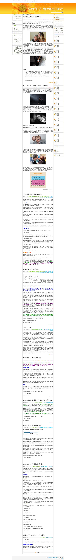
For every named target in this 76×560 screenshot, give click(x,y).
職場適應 (43, 272)
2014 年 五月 (57, 66)
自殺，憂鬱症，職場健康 (49, 272)
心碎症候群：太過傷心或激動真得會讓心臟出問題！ (18, 53)
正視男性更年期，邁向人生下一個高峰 (33, 535)
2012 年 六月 (57, 89)
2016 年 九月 (57, 39)
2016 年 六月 (57, 40)
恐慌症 (40, 196)
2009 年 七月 (57, 124)
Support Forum (57, 151)
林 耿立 (15, 27)
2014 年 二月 (57, 68)
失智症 (35, 196)
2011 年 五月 (57, 99)
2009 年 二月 (57, 130)
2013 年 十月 (57, 72)
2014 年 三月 (57, 67)
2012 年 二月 (57, 93)
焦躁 (46, 427)
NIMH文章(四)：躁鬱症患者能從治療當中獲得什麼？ (37, 400)
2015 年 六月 (57, 52)
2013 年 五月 (57, 77)
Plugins (56, 149)
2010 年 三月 (57, 115)
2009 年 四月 (57, 128)
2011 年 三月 (57, 102)
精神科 (48, 402)
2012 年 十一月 (57, 83)
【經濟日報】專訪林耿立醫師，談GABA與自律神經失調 (18, 46)
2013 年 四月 (57, 78)
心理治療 (46, 329)
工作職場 (49, 271)
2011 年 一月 (57, 104)
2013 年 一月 (57, 81)
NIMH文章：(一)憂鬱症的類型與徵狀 (33, 464)
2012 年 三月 (57, 92)
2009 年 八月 (57, 123)
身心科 (52, 330)
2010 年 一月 (57, 118)
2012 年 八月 (57, 87)
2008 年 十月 (57, 134)
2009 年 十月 (57, 120)
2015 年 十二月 (57, 47)
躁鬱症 (48, 196)
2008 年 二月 (57, 144)
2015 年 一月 (57, 57)
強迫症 (38, 196)
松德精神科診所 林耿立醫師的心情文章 (45, 9)
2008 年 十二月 (57, 131)
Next (38, 552)
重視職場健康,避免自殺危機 (31, 269)
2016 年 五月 (57, 41)
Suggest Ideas (57, 150)
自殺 (45, 272)
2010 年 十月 (57, 108)
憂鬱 (50, 271)
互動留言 (18, 27)
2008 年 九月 (57, 135)
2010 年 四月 (57, 114)
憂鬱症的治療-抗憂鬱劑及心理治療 (32, 194)
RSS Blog (56, 16)
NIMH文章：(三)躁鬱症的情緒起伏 (32, 425)
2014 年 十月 (57, 61)
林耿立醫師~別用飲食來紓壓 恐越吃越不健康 (59, 28)
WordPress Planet (57, 155)
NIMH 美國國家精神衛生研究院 (47, 466)
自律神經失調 (45, 196)
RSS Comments (57, 17)
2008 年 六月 (57, 139)
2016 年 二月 (57, 45)
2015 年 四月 (57, 55)
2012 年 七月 (57, 88)
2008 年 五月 (57, 140)
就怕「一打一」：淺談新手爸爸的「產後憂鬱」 (36, 85)
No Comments (51, 82)
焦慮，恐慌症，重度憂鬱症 (47, 197)
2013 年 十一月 (57, 71)
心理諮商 (49, 329)
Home (24, 14)
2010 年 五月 (57, 113)
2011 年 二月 (57, 103)
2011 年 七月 (57, 97)
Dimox (62, 558)
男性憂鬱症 (39, 272)
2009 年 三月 (57, 129)
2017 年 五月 (57, 36)
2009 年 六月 (57, 125)
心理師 (44, 329)
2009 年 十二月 (57, 119)
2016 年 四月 (57, 42)
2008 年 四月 (57, 141)
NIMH (39, 402)
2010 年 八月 (57, 109)
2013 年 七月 (57, 76)
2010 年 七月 (57, 110)
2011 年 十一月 (57, 94)
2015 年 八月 (57, 50)
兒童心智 (33, 196)
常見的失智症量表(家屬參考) (18, 48)
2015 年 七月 (57, 51)
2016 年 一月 (57, 46)
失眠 (36, 196)
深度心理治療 (27, 327)
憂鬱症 (42, 196)
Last (40, 552)
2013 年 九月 (57, 73)
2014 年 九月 (57, 62)
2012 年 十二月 (57, 82)
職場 (41, 272)
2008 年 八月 (57, 136)
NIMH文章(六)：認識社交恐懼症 (32, 358)
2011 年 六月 (57, 98)
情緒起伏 (40, 427)
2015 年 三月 (57, 56)
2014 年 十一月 (57, 60)
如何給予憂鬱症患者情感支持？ (32, 17)
